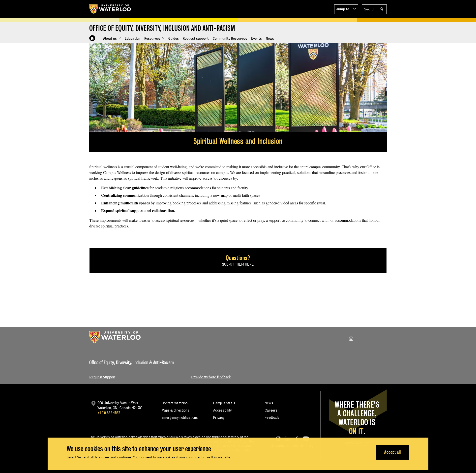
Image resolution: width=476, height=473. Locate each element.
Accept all (392, 452)
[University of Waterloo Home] (110, 9)
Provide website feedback (211, 376)
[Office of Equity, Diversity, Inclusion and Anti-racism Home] (92, 38)
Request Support (102, 376)
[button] (346, 9)
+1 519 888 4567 (108, 413)
